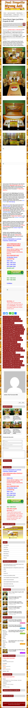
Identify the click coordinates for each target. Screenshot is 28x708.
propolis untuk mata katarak (9, 579)
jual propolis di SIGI (7, 337)
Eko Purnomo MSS (9, 23)
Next (23, 402)
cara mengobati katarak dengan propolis (11, 581)
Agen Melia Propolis (12, 42)
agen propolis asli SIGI (7, 318)
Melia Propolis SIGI (20, 211)
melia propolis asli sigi (16, 344)
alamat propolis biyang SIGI (8, 323)
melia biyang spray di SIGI (12, 342)
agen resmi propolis (11, 13)
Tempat (4, 45)
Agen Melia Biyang (19, 42)
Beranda (5, 557)
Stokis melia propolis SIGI (17, 363)
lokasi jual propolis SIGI (7, 339)
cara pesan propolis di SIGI (8, 329)
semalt (5, 571)
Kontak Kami (6, 549)
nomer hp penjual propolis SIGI (9, 352)
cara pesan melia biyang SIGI (17, 327)
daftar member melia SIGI (8, 331)
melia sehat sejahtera (8, 14)
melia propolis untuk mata (8, 583)
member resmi (16, 14)
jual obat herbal (6, 335)
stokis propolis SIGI (7, 365)
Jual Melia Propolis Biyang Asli (15, 703)
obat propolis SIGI (16, 354)
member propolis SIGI (15, 350)
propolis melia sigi (15, 358)
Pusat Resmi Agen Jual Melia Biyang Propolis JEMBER (16, 650)
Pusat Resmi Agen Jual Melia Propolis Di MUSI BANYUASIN (15, 612)
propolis (15, 356)
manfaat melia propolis (18, 339)
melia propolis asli (6, 344)
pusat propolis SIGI (7, 363)
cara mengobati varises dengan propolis (11, 577)
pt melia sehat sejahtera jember (9, 575)
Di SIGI (20, 29)
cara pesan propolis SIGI (19, 329)
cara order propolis (7, 327)
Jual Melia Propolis (6, 41)
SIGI (23, 204)
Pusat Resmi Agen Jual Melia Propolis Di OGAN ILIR (17, 418)
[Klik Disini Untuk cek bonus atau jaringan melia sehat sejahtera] (13, 532)
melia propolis (20, 236)
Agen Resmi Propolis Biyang (14, 704)
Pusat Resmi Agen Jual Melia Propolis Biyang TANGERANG (15, 620)
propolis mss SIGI (6, 361)
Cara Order (6, 547)
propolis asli (21, 356)
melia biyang (9, 237)
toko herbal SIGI (17, 367)
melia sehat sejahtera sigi (8, 348)
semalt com (6, 573)
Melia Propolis (19, 13)
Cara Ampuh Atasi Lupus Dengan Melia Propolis (16, 641)
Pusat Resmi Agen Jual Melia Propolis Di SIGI (13, 20)
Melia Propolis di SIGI (16, 32)
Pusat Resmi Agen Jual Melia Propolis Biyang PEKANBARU (15, 625)
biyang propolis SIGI (18, 325)
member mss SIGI (6, 350)
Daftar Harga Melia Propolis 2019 (6, 418)
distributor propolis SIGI (19, 331)
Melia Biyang (8, 32)
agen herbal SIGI (6, 316)
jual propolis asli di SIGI (14, 335)
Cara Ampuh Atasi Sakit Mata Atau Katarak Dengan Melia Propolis (16, 631)
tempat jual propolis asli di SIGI (18, 365)
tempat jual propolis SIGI (8, 367)
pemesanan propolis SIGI (8, 356)
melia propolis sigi (6, 346)
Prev (20, 402)
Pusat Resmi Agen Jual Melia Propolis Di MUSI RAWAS (17, 431)
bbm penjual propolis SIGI (8, 325)
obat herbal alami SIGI (7, 354)
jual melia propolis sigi (19, 333)
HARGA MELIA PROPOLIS (8, 333)
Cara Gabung (6, 545)
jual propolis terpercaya (16, 337)
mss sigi (22, 350)
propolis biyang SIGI (7, 358)
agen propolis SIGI (16, 318)
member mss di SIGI (18, 348)
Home (5, 13)
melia (4, 342)
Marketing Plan (6, 551)
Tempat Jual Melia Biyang (18, 45)
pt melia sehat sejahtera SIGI (16, 361)
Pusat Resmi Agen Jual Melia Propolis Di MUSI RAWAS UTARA (7, 431)
